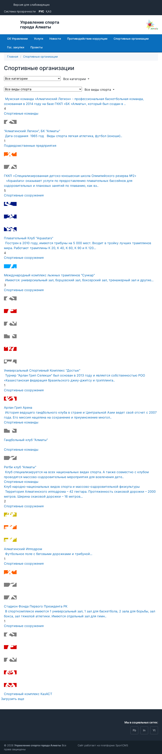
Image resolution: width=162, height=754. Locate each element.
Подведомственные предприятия (30, 146)
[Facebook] (134, 730)
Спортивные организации (131, 38)
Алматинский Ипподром (23, 549)
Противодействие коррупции (87, 38)
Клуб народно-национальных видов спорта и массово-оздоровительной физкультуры (72, 487)
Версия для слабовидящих (31, 4)
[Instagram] (144, 730)
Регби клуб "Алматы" (20, 467)
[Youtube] (154, 730)
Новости (55, 38)
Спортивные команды (21, 113)
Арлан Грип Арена (18, 407)
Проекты (36, 47)
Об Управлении (17, 38)
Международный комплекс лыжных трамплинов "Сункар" (49, 275)
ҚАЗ (48, 11)
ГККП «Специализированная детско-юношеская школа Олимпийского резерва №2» (70, 176)
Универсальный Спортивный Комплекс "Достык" (42, 370)
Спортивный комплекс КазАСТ (28, 694)
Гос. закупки (15, 47)
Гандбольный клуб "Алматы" (26, 440)
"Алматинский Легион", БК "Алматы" (32, 131)
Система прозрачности (20, 11)
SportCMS (122, 745)
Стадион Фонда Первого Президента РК (35, 606)
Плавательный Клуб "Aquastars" (28, 238)
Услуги (38, 38)
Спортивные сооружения (24, 195)
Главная (12, 56)
